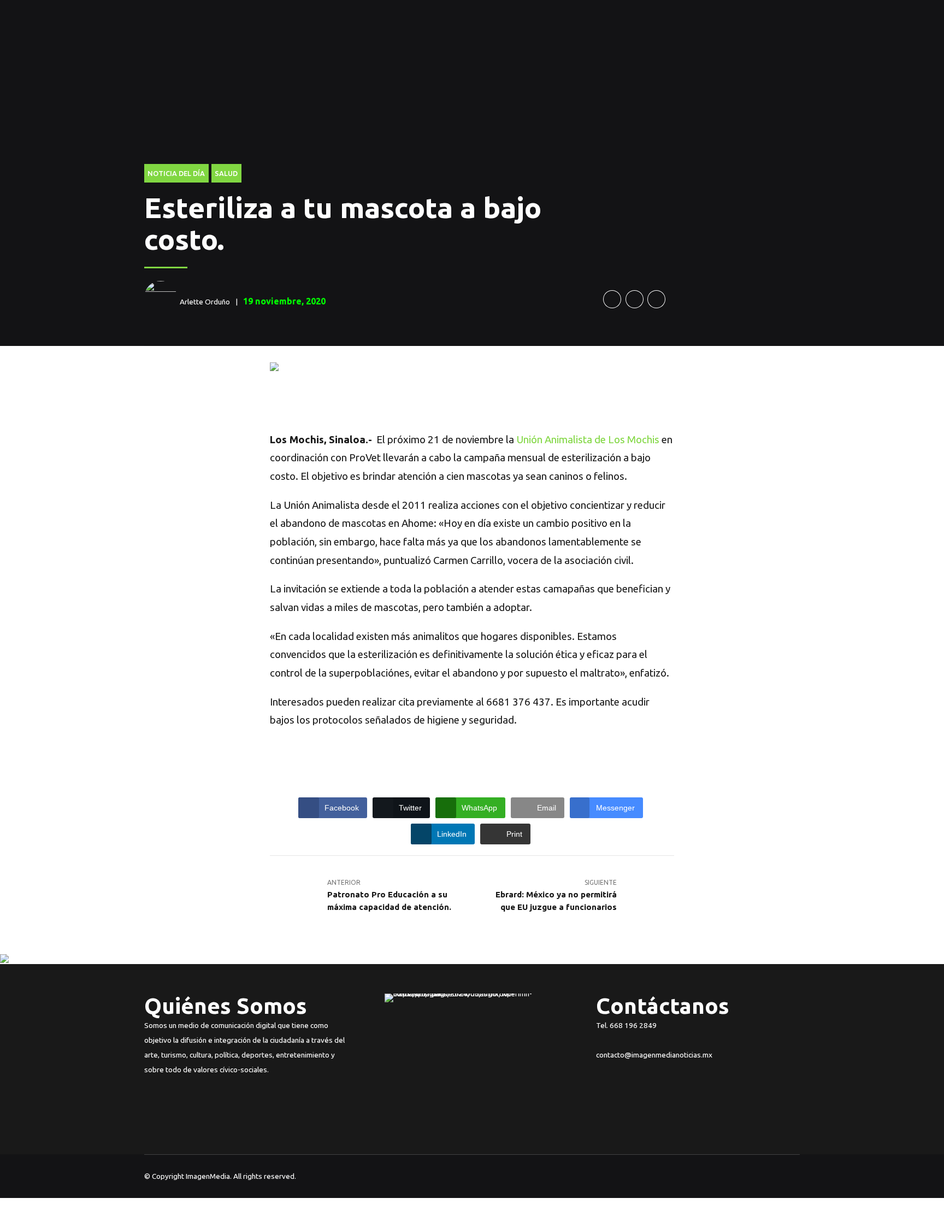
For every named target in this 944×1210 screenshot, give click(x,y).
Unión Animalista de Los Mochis (587, 439)
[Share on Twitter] (635, 299)
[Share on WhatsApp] (656, 299)
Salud (226, 173)
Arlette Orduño (205, 301)
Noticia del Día (176, 173)
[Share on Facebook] (612, 299)
